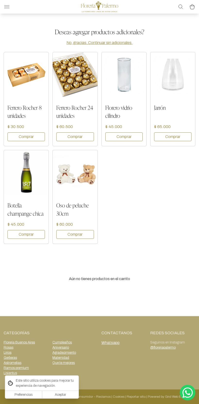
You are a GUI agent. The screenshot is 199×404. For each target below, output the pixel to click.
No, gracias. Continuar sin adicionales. (99, 43)
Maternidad (60, 358)
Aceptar (60, 394)
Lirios (7, 352)
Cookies (118, 396)
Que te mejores (63, 363)
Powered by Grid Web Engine (168, 396)
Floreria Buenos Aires (19, 342)
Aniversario (60, 347)
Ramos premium (16, 368)
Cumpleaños (62, 342)
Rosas (8, 347)
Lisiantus (10, 373)
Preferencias (24, 394)
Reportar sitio (136, 396)
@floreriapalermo (163, 347)
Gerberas (10, 358)
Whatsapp (110, 343)
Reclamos (103, 396)
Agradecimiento (64, 352)
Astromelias (12, 363)
